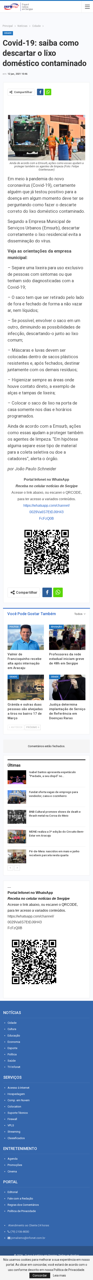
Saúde (12, 1060)
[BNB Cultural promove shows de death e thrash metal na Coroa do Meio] (17, 817)
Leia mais (59, 1275)
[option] (46, 817)
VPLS (11, 1125)
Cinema (12, 1171)
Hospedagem (16, 1094)
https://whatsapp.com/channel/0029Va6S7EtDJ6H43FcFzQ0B (46, 512)
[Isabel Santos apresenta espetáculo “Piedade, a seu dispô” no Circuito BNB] (17, 777)
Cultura (12, 1029)
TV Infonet (14, 1067)
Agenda (13, 1158)
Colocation (14, 1106)
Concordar (40, 1275)
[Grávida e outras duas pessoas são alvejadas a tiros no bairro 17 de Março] (26, 687)
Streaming (14, 1131)
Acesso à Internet (18, 1087)
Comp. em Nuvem (19, 1100)
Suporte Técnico (18, 1112)
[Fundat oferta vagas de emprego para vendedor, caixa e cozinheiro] (17, 797)
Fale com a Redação (20, 1198)
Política (14, 627)
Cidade (7, 33)
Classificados (16, 1138)
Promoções (15, 1165)
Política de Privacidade (22, 1211)
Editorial (13, 1192)
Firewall (12, 1119)
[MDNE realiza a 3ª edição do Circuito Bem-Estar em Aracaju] (17, 837)
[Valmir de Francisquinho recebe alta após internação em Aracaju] (26, 637)
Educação (56, 627)
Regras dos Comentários (23, 1204)
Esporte (12, 1048)
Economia (14, 1041)
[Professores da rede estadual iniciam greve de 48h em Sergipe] (67, 637)
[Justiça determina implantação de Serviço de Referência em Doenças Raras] (67, 687)
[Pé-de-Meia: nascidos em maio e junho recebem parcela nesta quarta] (17, 856)
